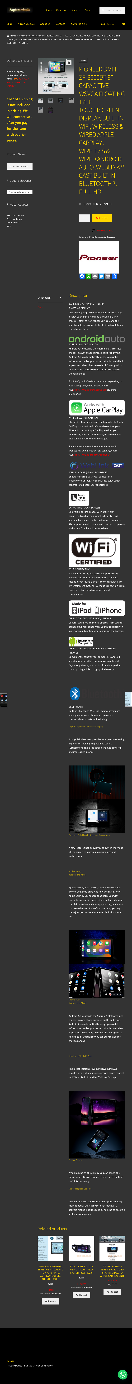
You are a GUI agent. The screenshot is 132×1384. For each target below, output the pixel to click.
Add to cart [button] (50, 1301)
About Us (76, 10)
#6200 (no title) (79, 23)
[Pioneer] (99, 257)
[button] (68, 62)
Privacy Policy (14, 1365)
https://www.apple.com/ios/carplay (92, 454)
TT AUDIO (81, 1283)
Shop (9, 23)
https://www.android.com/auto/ (90, 389)
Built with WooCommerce (38, 1365)
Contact (88, 10)
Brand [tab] (41, 307)
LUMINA (50, 1290)
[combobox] (20, 192)
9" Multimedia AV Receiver (31, 35)
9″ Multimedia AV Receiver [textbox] (20, 192)
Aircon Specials (26, 23)
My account (61, 10)
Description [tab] (44, 297)
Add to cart (102, 218)
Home (49, 10)
